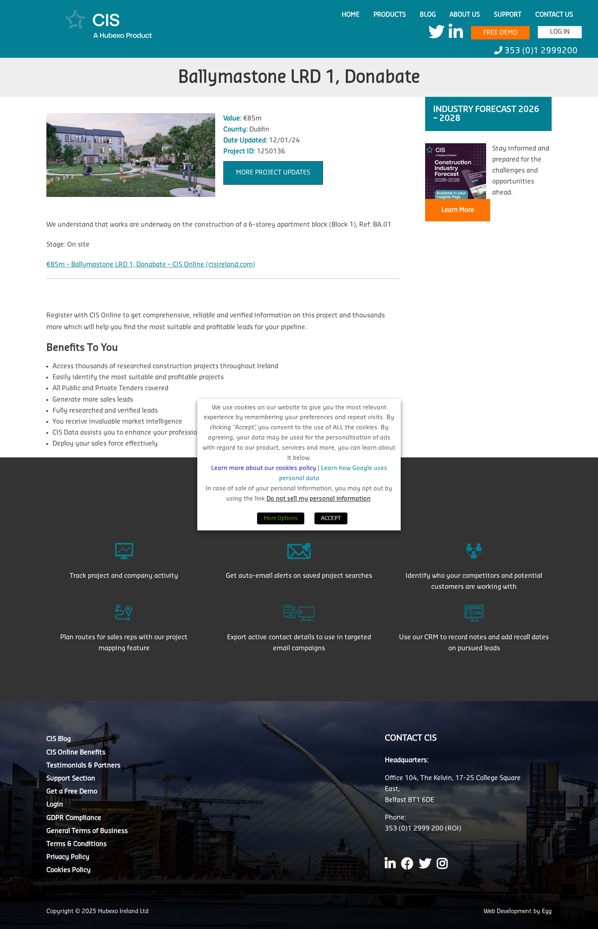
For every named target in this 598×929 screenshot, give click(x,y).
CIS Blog (58, 739)
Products (389, 15)
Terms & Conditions (76, 844)
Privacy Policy (67, 857)
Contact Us (554, 15)
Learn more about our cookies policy (264, 469)
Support (508, 15)
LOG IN (560, 32)
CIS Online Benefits (75, 752)
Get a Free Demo (71, 791)
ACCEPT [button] (331, 518)
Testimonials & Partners (83, 765)
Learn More (457, 210)
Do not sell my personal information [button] (318, 499)
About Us (465, 15)
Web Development (508, 911)
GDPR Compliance (73, 818)
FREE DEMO (500, 33)
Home (351, 15)
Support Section (70, 778)
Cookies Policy (68, 870)
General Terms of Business (87, 831)
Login (54, 804)
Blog (428, 15)
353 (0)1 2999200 (540, 51)
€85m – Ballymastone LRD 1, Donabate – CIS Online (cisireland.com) (150, 264)
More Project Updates (273, 173)
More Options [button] (281, 518)
